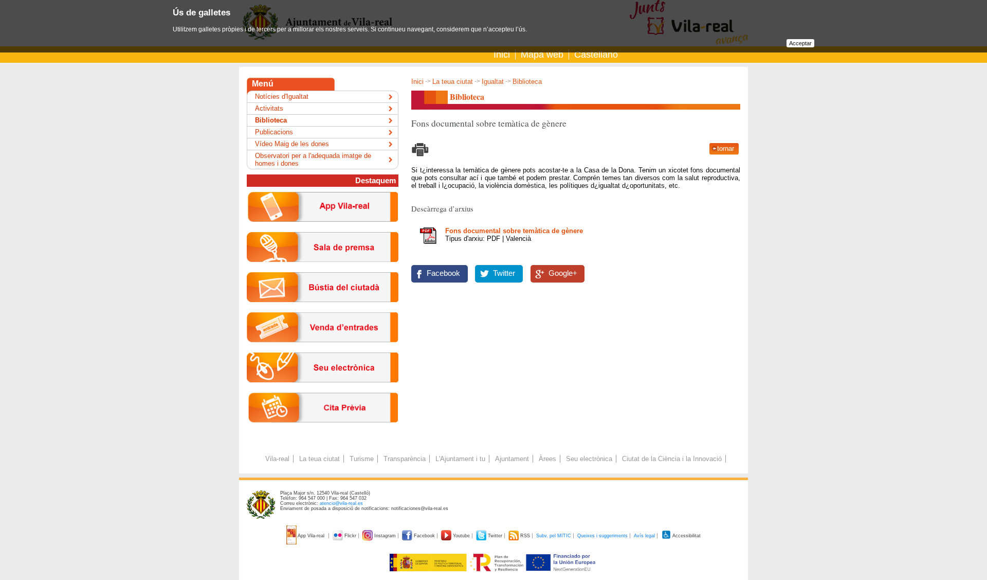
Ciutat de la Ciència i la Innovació (672, 459)
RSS (525, 535)
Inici (502, 54)
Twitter (504, 273)
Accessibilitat (686, 535)
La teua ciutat (452, 81)
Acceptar (800, 43)
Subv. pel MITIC (553, 535)
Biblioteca (271, 120)
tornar (725, 148)
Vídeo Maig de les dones (292, 144)
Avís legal (644, 535)
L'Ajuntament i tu (460, 459)
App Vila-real (311, 535)
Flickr (350, 535)
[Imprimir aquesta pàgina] (420, 158)
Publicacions (274, 132)
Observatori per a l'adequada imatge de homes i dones (313, 159)
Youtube (461, 535)
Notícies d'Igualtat (281, 96)
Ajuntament (512, 459)
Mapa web (542, 54)
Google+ (563, 273)
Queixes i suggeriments (602, 535)
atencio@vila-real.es (341, 503)
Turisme (362, 459)
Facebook (443, 273)
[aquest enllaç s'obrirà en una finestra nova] (322, 390)
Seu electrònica (589, 459)
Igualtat (493, 81)
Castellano (596, 54)
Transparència (404, 459)
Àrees (547, 459)
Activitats (269, 108)
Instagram (385, 535)
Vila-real (277, 459)
